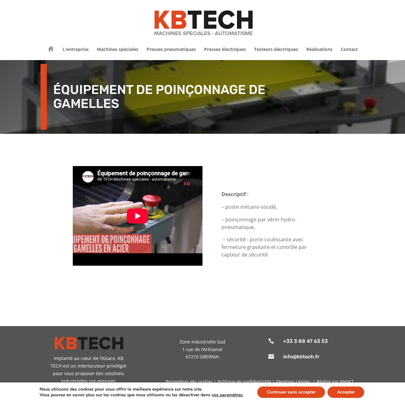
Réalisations (319, 49)
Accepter (346, 392)
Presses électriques (225, 49)
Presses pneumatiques (171, 49)
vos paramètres (227, 395)
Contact (349, 49)
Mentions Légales (293, 382)
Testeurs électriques (276, 49)
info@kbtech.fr (301, 357)
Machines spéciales (117, 49)
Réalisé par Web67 (334, 382)
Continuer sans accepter (291, 392)
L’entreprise (76, 49)
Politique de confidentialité (244, 382)
